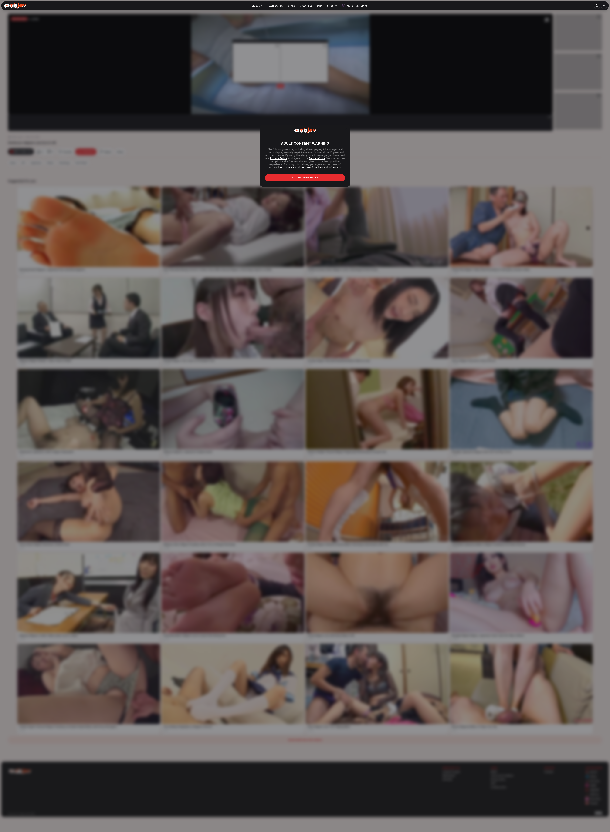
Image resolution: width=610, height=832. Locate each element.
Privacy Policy (278, 158)
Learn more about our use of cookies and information (310, 167)
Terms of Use (317, 158)
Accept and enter (305, 177)
